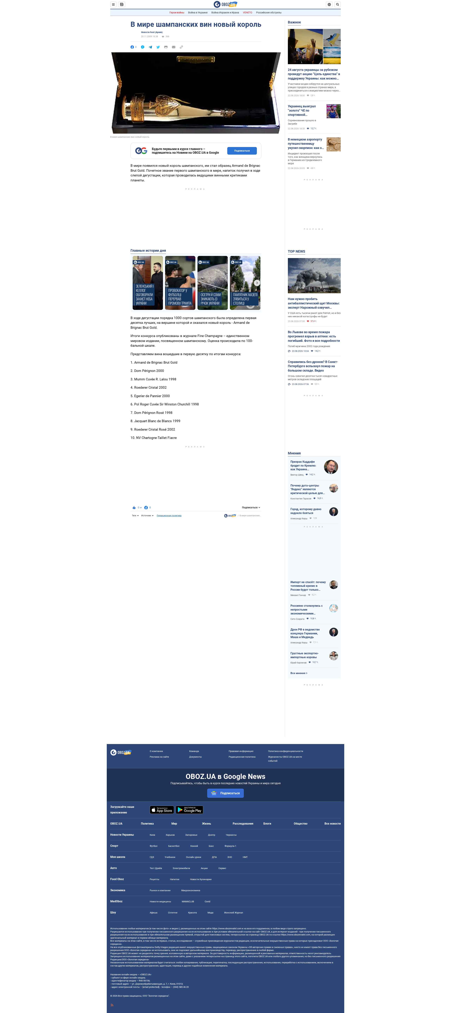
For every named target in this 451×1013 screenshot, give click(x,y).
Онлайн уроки (193, 857)
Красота (192, 912)
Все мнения (298, 673)
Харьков (170, 835)
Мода (210, 912)
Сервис (222, 868)
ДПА (214, 857)
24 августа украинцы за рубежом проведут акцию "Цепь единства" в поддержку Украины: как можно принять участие (314, 74)
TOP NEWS (296, 251)
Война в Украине (198, 12)
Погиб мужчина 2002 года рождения (309, 346)
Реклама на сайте (159, 756)
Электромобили (181, 868)
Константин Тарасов (301, 498)
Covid (207, 901)
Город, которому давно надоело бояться (306, 511)
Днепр (211, 835)
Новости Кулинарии (201, 879)
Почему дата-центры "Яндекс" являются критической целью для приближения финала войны (307, 489)
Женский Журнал (233, 912)
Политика (147, 823)
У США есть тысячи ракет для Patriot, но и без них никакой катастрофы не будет (314, 315)
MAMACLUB (188, 901)
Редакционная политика (169, 515)
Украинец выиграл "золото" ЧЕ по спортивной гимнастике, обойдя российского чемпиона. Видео (305, 110)
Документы (195, 756)
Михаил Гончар (298, 595)
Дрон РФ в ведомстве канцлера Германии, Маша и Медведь (305, 633)
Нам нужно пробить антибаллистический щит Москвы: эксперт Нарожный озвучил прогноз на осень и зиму (314, 303)
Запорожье (191, 835)
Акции (204, 868)
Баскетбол (174, 846)
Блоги (267, 823)
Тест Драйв (156, 868)
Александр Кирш (299, 518)
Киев (152, 835)
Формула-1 (230, 846)
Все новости (333, 823)
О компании (156, 751)
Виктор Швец (297, 475)
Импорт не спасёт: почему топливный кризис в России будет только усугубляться (308, 586)
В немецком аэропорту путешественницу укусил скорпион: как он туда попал (305, 143)
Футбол (153, 846)
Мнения (294, 453)
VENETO (247, 12)
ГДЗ (152, 857)
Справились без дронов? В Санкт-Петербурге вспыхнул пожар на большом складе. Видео (313, 366)
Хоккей (194, 846)
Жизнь (206, 823)
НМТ (245, 857)
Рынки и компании (160, 890)
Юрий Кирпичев (299, 663)
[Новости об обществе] (230, 516)
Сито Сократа (297, 619)
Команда (194, 751)
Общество (300, 823)
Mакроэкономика (190, 890)
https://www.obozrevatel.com (226, 928)
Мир (174, 823)
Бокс (211, 846)
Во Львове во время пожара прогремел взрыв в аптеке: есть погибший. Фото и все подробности (314, 336)
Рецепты (154, 879)
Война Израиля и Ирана (225, 12)
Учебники (170, 857)
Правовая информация (241, 751)
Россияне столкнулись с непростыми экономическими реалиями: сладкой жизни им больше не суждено (308, 609)
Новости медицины (160, 901)
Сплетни (172, 912)
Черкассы (231, 835)
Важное (294, 22)
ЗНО (229, 857)
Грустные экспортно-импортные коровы (305, 655)
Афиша (153, 912)
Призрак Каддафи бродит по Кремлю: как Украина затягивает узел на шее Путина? (303, 465)
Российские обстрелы (269, 12)
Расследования (243, 823)
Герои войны (176, 12)
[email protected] (151, 987)
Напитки (174, 879)
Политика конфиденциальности (285, 751)
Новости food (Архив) (152, 32)
